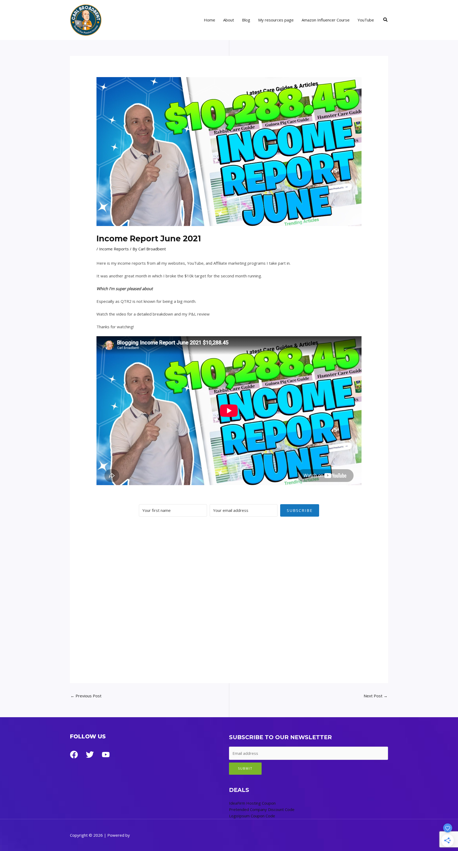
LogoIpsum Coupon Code (252, 815)
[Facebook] (74, 755)
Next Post (375, 695)
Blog (246, 20)
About (228, 20)
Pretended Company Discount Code (261, 809)
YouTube (366, 20)
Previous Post (86, 695)
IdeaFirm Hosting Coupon (252, 803)
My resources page (276, 20)
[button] (385, 19)
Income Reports (114, 248)
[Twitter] (90, 755)
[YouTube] (106, 755)
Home (209, 20)
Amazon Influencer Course (326, 20)
